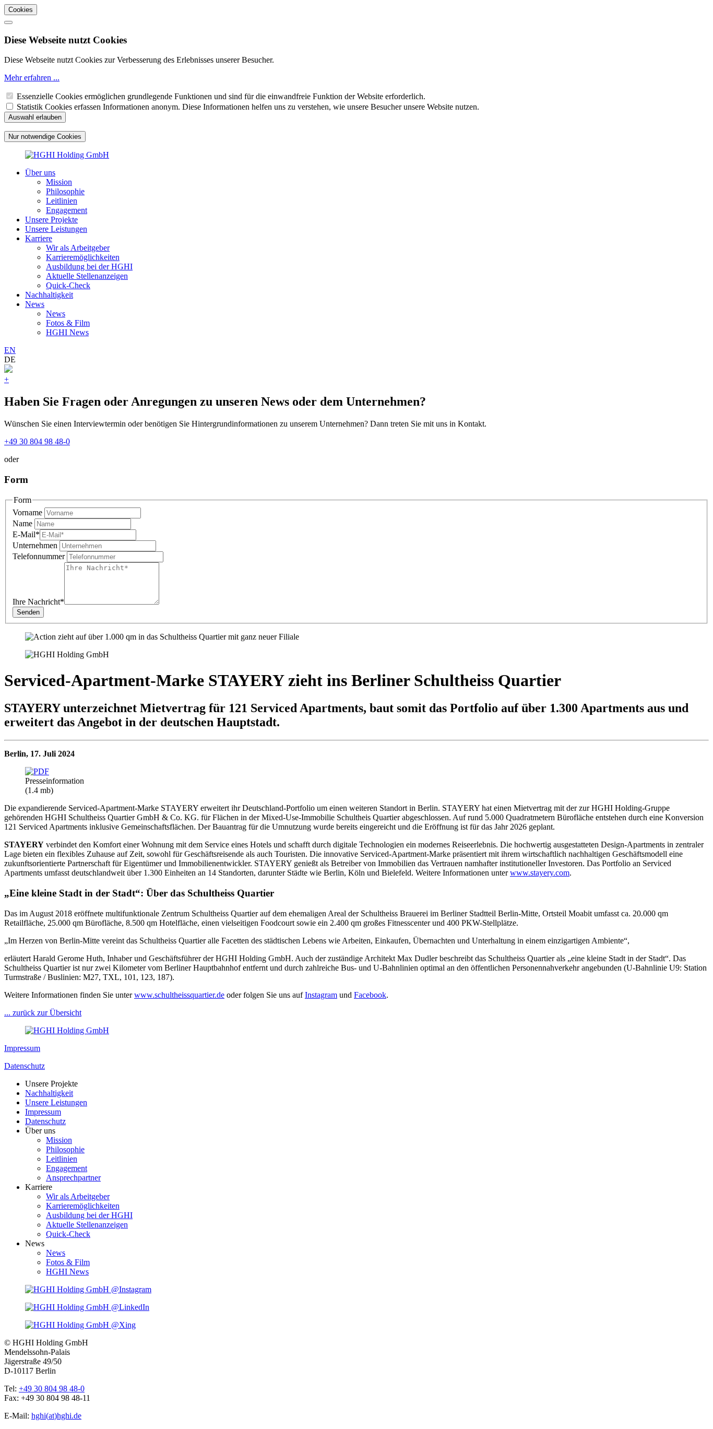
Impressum (22, 1048)
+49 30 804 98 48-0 (37, 441)
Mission (59, 182)
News (34, 304)
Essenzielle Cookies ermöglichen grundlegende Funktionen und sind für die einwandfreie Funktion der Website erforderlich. (221, 96)
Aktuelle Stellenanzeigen (87, 275)
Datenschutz (24, 1065)
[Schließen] (8, 22)
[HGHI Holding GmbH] (67, 154)
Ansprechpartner (73, 1177)
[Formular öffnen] (8, 369)
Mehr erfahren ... (32, 77)
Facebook (370, 994)
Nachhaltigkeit (49, 294)
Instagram (321, 994)
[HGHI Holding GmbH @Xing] (80, 1324)
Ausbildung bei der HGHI (89, 266)
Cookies (20, 10)
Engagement (66, 210)
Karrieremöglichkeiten (83, 257)
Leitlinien (61, 200)
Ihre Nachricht (38, 601)
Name (23, 523)
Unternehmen (36, 545)
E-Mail (26, 534)
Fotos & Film (68, 322)
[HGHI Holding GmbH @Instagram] (88, 1289)
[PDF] (37, 771)
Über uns (40, 172)
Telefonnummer (40, 556)
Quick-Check (68, 285)
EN (10, 350)
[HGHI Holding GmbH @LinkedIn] (87, 1307)
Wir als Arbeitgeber (78, 247)
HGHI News (67, 332)
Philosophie (65, 191)
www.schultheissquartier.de (179, 994)
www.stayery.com (539, 872)
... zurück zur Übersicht (42, 1012)
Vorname (28, 512)
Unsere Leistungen (56, 229)
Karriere (38, 238)
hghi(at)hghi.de (56, 1415)
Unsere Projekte (51, 219)
